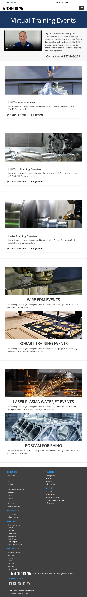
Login (66, 2)
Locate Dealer (12, 536)
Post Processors (13, 514)
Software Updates (13, 517)
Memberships (50, 495)
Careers (10, 528)
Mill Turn (10, 484)
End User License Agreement (21, 590)
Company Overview (14, 525)
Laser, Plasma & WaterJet (16, 490)
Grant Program (12, 542)
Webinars (49, 481)
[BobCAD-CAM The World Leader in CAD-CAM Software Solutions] (13, 8)
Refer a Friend (12, 569)
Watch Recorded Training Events (26, 114)
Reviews (10, 558)
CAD (9, 478)
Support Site (49, 492)
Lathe (9, 487)
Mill (9, 481)
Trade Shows (12, 539)
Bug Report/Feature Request (55, 500)
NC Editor (11, 504)
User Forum (11, 555)
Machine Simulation (14, 506)
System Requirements (52, 498)
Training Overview (51, 476)
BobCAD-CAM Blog (14, 552)
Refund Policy (50, 503)
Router (10, 495)
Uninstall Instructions (18, 593)
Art (9, 501)
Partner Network (13, 533)
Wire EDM (11, 492)
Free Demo (11, 476)
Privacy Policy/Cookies (15, 544)
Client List (11, 530)
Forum (10, 561)
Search (57, 2)
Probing (10, 498)
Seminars (49, 478)
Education (11, 566)
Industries (11, 563)
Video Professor (51, 484)
